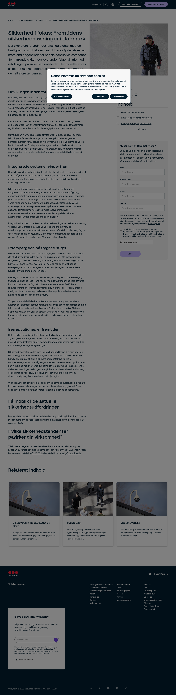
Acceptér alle (119, 96)
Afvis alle (100, 96)
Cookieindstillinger (61, 96)
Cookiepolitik (99, 89)
